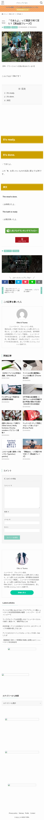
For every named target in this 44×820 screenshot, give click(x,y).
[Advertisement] (22, 120)
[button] (5, 282)
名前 (6, 512)
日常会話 (14, 27)
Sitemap (21, 813)
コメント (8, 485)
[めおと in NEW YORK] (22, 2)
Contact (32, 813)
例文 (9, 100)
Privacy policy (13, 813)
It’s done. (10, 97)
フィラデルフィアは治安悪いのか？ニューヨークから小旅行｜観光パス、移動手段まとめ (22, 620)
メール (7, 519)
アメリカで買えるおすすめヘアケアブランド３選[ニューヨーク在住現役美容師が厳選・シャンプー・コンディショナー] (22, 612)
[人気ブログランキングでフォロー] (22, 233)
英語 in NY (7, 27)
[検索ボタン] (41, 2)
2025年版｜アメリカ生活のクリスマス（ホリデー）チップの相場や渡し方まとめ (22, 627)
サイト (6, 527)
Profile (27, 813)
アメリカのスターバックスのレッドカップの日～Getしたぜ (21, 634)
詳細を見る (22, 592)
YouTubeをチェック (22, 9)
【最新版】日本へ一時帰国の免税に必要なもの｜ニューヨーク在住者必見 (22, 641)
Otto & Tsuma (22, 323)
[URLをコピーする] (39, 282)
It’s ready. (11, 93)
